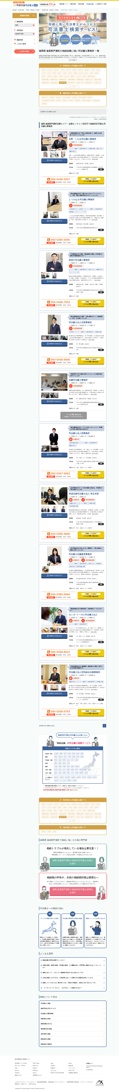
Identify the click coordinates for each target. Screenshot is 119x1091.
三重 (68, 763)
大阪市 (81, 436)
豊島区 (81, 617)
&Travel (23, 1065)
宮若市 (84, 76)
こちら (78, 788)
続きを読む (95, 159)
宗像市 (65, 73)
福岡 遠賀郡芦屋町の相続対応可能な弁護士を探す (73, 862)
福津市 (59, 73)
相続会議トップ (63, 4)
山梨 (60, 760)
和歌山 (77, 766)
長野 (64, 760)
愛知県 (73, 557)
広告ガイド (24, 1084)
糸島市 (54, 73)
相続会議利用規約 (42, 1082)
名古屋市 (82, 557)
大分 (72, 773)
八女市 (43, 73)
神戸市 (84, 777)
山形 (78, 753)
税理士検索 (81, 4)
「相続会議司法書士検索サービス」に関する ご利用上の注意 (59, 785)
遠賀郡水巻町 (97, 79)
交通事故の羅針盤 (72, 1072)
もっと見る (72, 86)
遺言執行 (70, 100)
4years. (70, 1063)
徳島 (81, 769)
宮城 (73, 753)
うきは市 (78, 76)
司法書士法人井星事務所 (80, 322)
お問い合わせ (32, 1084)
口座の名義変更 (66, 97)
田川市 (81, 73)
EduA (16, 1068)
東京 (56, 756)
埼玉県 (73, 496)
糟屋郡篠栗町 (71, 79)
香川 (77, 769)
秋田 (69, 753)
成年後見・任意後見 (61, 100)
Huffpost (35, 1068)
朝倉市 (43, 76)
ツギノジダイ (71, 1068)
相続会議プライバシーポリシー (56, 1082)
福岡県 (73, 142)
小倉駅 (91, 325)
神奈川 (60, 756)
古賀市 (70, 73)
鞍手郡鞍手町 (71, 82)
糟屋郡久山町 (89, 79)
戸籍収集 (74, 97)
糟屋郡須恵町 (80, 79)
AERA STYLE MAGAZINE (57, 1072)
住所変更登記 (96, 100)
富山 (68, 760)
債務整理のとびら (37, 1075)
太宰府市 (49, 76)
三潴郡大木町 (97, 82)
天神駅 (90, 142)
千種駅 (91, 557)
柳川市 (98, 70)
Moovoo (17, 1070)
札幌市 (73, 777)
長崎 (64, 773)
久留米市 (56, 70)
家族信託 (89, 97)
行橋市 (91, 73)
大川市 (49, 73)
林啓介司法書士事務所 (79, 260)
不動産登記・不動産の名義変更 (83, 100)
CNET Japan (36, 1063)
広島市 (94, 777)
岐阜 (64, 763)
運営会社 (17, 1084)
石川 (72, 760)
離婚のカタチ (18, 1075)
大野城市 (74, 70)
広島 (56, 769)
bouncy (34, 1072)
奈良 (68, 766)
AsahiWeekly (89, 1069)
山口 (64, 769)
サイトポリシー (31, 1082)
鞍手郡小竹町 (80, 82)
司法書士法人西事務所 (79, 433)
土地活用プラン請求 (101, 4)
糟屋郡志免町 (91, 76)
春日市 (68, 70)
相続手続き (45, 97)
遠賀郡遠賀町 (54, 82)
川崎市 (69, 780)
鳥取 (68, 769)
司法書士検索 (90, 4)
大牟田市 (62, 70)
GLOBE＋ (53, 1065)
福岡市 (43, 70)
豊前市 (97, 73)
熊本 (68, 773)
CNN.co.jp (35, 1065)
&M (16, 1065)
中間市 (60, 76)
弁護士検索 (73, 4)
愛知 (56, 763)
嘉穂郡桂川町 (88, 82)
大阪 (56, 766)
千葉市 (74, 780)
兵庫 (60, 766)
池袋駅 (90, 617)
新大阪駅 (91, 436)
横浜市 (56, 777)
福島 (82, 753)
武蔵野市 (82, 675)
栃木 (78, 756)
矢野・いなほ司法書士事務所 (82, 139)
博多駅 (90, 383)
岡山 (60, 769)
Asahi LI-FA (71, 1070)
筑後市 (55, 76)
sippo (52, 1063)
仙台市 (56, 780)
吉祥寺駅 (91, 675)
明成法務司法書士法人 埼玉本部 (84, 493)
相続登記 (58, 97)
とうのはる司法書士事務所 (81, 199)
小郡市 (93, 70)
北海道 (56, 753)
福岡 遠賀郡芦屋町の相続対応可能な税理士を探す (73, 891)
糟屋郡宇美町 (54, 79)
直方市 (86, 73)
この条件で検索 (24, 51)
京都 (64, 766)
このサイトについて (20, 1082)
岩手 (65, 753)
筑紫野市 (87, 70)
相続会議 (70, 1065)
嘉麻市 (72, 76)
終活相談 (44, 103)
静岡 (60, 763)
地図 (101, 169)
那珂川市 (80, 70)
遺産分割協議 (82, 97)
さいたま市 (63, 780)
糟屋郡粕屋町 (45, 79)
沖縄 (86, 773)
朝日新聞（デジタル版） (21, 1063)
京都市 (89, 777)
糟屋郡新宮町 (62, 79)
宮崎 (77, 773)
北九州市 (49, 70)
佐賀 (60, 773)
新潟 (56, 760)
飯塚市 (75, 73)
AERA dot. (35, 1070)
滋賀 (72, 766)
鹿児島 (81, 773)
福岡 (56, 773)
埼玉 (65, 756)
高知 (89, 769)
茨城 (73, 756)
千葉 (69, 756)
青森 (61, 753)
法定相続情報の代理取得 (48, 100)
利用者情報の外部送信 (73, 1082)
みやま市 (66, 76)
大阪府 (73, 436)
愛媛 (85, 769)
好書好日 (53, 1068)
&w (19, 1065)
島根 (72, 769)
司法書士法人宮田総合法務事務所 (84, 672)
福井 (77, 760)
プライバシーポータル (86, 1082)
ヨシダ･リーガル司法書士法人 (83, 614)
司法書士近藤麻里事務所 (80, 554)
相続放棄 (52, 97)
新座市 (81, 496)
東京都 (73, 617)
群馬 (82, 756)
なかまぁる (53, 1070)
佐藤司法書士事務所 (78, 380)
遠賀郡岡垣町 (45, 82)
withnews (17, 1072)
